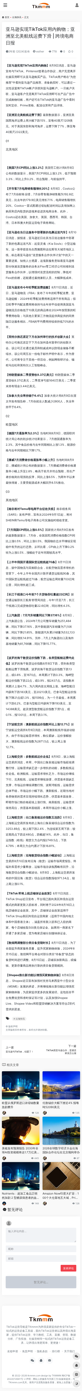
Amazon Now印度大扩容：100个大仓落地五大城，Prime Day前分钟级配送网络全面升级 (61, 1196)
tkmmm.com (33, 1375)
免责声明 (27, 1351)
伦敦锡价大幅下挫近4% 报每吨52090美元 (61, 1105)
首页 (7, 17)
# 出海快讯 (19, 1018)
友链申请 (12, 1351)
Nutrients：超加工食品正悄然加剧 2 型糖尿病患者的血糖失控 (20, 1196)
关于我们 (69, 1351)
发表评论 (68, 1268)
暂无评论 (15, 1209)
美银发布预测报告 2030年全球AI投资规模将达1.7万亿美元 (20, 1150)
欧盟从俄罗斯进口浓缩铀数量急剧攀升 (20, 1105)
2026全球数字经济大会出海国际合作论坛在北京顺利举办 (61, 1150)
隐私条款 (42, 1351)
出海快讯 (16, 17)
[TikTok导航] (41, 5)
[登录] (77, 5)
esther (39, 51)
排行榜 (56, 1351)
